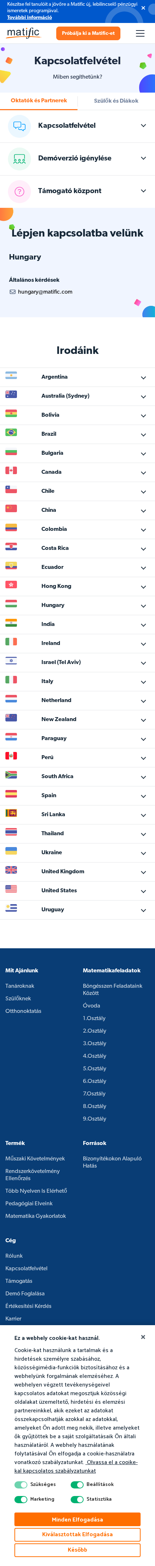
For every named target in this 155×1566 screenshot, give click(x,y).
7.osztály (94, 1094)
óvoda (91, 1006)
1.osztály (94, 1019)
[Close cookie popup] (143, 1337)
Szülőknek (18, 999)
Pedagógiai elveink (29, 1204)
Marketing (42, 1499)
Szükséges (43, 1484)
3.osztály (94, 1044)
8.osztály (94, 1106)
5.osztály (94, 1069)
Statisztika (99, 1499)
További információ (29, 17)
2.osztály (94, 1031)
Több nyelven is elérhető (36, 1191)
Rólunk (14, 1256)
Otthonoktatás (23, 1011)
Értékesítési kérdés (28, 1306)
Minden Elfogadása (77, 1520)
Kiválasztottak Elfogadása (77, 1534)
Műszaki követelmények (35, 1159)
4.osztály (94, 1056)
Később (77, 1550)
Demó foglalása (25, 1294)
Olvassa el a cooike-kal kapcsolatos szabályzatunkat (76, 1467)
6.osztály (94, 1081)
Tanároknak (19, 986)
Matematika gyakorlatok (35, 1216)
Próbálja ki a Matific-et (88, 33)
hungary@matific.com (45, 292)
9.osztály (94, 1119)
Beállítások (100, 1484)
